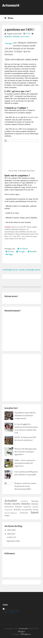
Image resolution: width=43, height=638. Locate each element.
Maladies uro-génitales (23, 510)
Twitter (10, 251)
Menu (10, 18)
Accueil (21, 270)
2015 (9, 530)
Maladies (8, 36)
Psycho (35, 510)
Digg (10, 254)
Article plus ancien (32, 270)
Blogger (21, 631)
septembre (11, 541)
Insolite (16, 504)
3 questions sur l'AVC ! (19, 29)
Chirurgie (34, 501)
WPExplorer (26, 634)
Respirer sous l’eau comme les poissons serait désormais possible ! (25, 486)
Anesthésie (26, 501)
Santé (34, 512)
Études (8, 504)
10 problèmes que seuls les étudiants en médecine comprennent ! (25, 415)
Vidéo (7, 516)
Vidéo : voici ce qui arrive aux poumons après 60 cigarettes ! (24, 463)
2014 (9, 534)
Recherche (25, 513)
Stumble (33, 251)
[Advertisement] (21, 377)
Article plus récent (10, 270)
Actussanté (10, 5)
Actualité (13, 500)
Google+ (21, 251)
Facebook (23, 249)
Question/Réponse (12, 513)
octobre (10, 537)
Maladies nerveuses (21, 36)
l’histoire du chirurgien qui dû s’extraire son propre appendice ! (25, 452)
